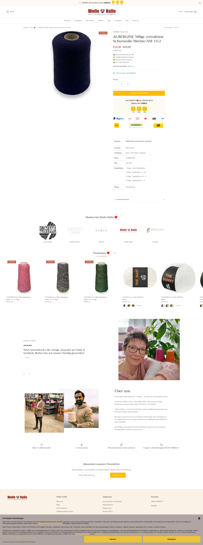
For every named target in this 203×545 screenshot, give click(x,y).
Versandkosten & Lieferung (112, 501)
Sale (109, 21)
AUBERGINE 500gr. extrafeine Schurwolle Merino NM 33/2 (54, 27)
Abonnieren (118, 475)
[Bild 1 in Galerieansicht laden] (73, 66)
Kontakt (154, 506)
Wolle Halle (124, 32)
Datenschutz (107, 508)
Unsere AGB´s (108, 511)
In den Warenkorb (139, 93)
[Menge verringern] (115, 84)
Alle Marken (90, 21)
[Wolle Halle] (101, 11)
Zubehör (101, 21)
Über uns (59, 501)
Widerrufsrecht (108, 505)
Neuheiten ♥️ (101, 253)
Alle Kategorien (61, 508)
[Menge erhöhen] (127, 84)
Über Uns (136, 21)
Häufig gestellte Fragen (64, 511)
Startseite (67, 21)
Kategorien (78, 21)
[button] (194, 3)
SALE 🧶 (32, 27)
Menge (115, 79)
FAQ (127, 21)
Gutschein (118, 21)
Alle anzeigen (101, 256)
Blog (58, 505)
